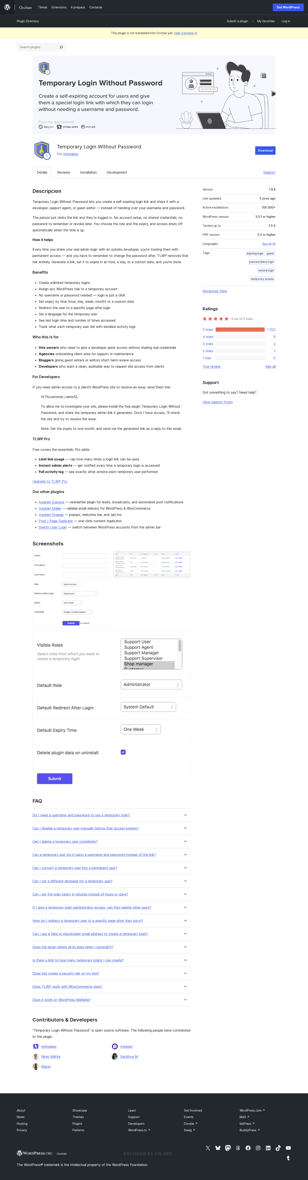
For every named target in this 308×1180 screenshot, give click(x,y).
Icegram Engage (51, 515)
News (21, 1117)
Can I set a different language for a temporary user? (72, 881)
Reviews (63, 172)
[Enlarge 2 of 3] (185, 557)
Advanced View (215, 291)
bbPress (247, 1123)
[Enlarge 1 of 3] (104, 557)
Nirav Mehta (50, 1056)
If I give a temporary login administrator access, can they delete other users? (91, 907)
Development (117, 172)
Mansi (45, 1066)
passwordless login (261, 261)
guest (270, 253)
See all (270, 366)
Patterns (78, 1130)
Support (269, 172)
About (21, 1110)
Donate (191, 1123)
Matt (245, 1117)
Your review (212, 366)
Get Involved (193, 1110)
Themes (78, 1117)
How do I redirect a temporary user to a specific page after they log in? (87, 921)
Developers (136, 1123)
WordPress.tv (139, 1130)
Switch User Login (53, 527)
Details (42, 172)
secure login (266, 270)
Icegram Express (51, 502)
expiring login (255, 253)
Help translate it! (185, 33)
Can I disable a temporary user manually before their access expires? (85, 828)
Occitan (62, 1153)
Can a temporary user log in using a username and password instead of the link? (94, 855)
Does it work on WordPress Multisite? (61, 1000)
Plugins (77, 1123)
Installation (88, 172)
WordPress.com (252, 1110)
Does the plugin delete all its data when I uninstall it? (72, 947)
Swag (189, 1130)
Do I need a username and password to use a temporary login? (81, 815)
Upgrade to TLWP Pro (49, 481)
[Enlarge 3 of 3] (185, 637)
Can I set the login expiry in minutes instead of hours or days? (80, 894)
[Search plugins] (61, 47)
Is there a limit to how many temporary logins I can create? (78, 960)
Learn (132, 1110)
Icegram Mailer (50, 508)
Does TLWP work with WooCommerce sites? (67, 987)
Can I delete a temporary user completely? (65, 842)
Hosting (22, 1123)
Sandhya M (129, 1056)
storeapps (70, 154)
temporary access (262, 279)
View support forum (218, 402)
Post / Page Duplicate (56, 521)
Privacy (22, 1130)
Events (188, 1117)
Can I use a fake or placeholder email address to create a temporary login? (90, 934)
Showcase (79, 1110)
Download (265, 150)
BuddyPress (250, 1130)
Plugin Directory (28, 21)
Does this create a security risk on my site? (65, 973)
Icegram (126, 1046)
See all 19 (269, 243)
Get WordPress (288, 7)
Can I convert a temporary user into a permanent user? (74, 868)
